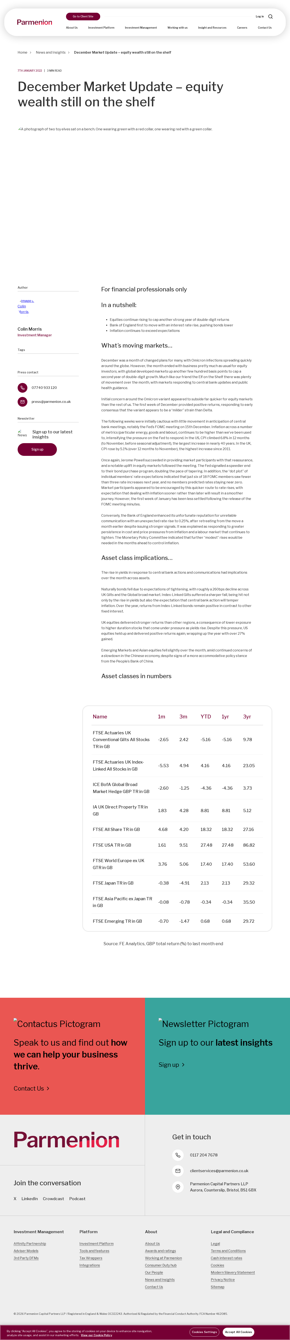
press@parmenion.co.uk (51, 402)
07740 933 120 (44, 388)
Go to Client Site (83, 16)
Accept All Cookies (238, 1332)
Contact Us (265, 27)
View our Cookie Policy (96, 1335)
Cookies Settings (204, 1332)
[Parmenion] (34, 22)
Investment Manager (35, 335)
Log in (260, 16)
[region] (145, 1332)
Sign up (37, 449)
